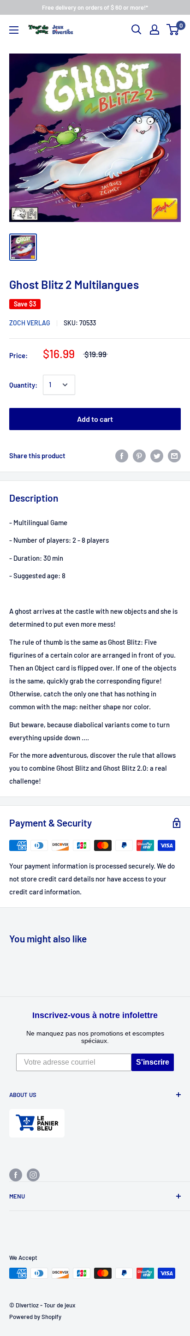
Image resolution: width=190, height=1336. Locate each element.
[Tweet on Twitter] (156, 455)
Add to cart (95, 418)
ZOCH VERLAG (29, 323)
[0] (173, 29)
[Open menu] (13, 30)
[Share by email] (174, 455)
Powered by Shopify (35, 1316)
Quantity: (23, 385)
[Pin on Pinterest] (139, 455)
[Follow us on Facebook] (15, 1174)
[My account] (154, 29)
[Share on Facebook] (121, 455)
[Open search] (136, 29)
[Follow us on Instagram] (33, 1174)
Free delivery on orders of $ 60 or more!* (95, 7)
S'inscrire (152, 1062)
